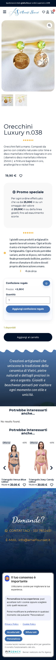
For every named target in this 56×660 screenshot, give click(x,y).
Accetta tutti (13, 632)
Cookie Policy (29, 624)
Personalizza (13, 639)
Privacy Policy (12, 624)
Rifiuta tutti (31, 632)
